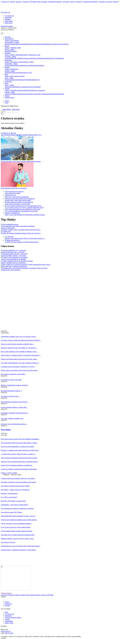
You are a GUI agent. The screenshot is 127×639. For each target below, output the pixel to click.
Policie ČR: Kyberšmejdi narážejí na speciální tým (16, 465)
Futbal (19, 80)
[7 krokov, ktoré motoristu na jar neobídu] (14, 257)
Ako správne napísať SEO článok (11, 512)
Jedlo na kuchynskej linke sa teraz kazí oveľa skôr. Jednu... (19, 359)
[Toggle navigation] (2, 33)
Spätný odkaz (9, 623)
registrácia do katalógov (90, 1)
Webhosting (60, 58)
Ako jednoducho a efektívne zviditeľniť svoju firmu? (17, 508)
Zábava (14, 72)
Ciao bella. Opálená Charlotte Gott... (12, 418)
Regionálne (20, 44)
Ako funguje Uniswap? (8, 542)
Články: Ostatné (10, 90)
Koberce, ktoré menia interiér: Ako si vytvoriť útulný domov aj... (25, 238)
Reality (24, 65)
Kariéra (19, 65)
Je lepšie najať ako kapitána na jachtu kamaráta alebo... (22, 242)
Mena (32, 65)
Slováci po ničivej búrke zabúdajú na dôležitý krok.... (17, 344)
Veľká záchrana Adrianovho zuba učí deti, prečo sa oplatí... (19, 458)
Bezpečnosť (51, 58)
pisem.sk (18, 1)
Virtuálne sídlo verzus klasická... (11, 270)
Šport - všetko (9, 78)
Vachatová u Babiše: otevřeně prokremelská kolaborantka (19, 469)
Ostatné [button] (7, 88)
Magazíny (8, 37)
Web (10, 58)
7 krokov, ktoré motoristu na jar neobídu (13, 259)
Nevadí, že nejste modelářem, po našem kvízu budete (17, 446)
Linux (7, 58)
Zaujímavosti (27, 94)
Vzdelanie (19, 94)
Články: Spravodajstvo (12, 40)
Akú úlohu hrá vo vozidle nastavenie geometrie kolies (17, 535)
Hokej (22, 80)
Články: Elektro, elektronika (13, 55)
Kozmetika (23, 90)
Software (35, 58)
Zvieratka (36, 94)
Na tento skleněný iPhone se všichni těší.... (14, 407)
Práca (35, 65)
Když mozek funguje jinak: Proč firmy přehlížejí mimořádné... (20, 439)
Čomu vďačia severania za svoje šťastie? (17, 204)
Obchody (56, 94)
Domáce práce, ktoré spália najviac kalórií (18, 200)
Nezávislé (65, 44)
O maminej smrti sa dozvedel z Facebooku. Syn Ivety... (18, 366)
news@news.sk (6, 631)
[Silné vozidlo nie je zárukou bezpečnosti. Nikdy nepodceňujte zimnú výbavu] (25, 264)
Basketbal (33, 80)
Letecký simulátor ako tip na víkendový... (14, 263)
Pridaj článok (6, 109)
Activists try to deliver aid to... (10, 396)
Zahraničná (13, 65)
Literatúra (20, 72)
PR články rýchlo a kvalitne (38, 1)
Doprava (31, 44)
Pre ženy (50, 44)
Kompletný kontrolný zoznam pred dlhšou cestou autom (18, 482)
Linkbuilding (9, 621)
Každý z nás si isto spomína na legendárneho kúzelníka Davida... (25, 214)
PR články (50, 595)
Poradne (61, 94)
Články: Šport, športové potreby (15, 76)
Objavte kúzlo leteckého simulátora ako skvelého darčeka (19, 520)
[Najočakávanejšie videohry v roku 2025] (14, 254)
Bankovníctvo (57, 44)
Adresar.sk (4, 595)
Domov (7, 80)
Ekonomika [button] (8, 60)
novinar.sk (66, 1)
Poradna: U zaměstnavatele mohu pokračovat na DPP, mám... (20, 450)
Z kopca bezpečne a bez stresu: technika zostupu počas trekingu (21, 161)
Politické (38, 87)
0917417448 (9, 633)
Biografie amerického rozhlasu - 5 (11, 391)
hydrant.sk (79, 1)
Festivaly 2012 (27, 72)
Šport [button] (6, 74)
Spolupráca (8, 603)
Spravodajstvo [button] (9, 39)
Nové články (6, 430)
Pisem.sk (18, 595)
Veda (39, 58)
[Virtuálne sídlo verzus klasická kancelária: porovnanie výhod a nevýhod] (24, 268)
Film (10, 72)
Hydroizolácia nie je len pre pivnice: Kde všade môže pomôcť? (20, 546)
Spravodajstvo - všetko (12, 42)
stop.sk (72, 1)
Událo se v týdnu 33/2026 (9, 473)
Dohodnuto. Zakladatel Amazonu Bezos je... (15, 413)
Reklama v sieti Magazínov (9, 493)
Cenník (7, 619)
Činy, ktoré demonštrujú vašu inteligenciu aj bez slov (21, 211)
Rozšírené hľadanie (7, 26)
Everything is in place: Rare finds (11, 379)
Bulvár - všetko (9, 49)
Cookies (3, 638)
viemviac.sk (5, 1)
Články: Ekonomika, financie (14, 62)
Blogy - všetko (9, 85)
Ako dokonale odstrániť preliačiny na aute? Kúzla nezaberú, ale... (21, 135)
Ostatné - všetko (10, 92)
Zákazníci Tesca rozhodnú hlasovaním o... (14, 424)
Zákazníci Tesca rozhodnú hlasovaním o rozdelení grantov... (19, 461)
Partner (7, 602)
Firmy (7, 102)
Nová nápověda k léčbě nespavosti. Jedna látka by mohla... (19, 443)
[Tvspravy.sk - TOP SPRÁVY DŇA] (1, 31)
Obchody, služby (28, 62)
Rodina (51, 94)
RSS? (6, 612)
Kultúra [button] (7, 67)
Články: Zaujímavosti (11, 69)
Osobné (12, 87)
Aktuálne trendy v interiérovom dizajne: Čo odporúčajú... (19, 550)
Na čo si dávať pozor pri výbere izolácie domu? (16, 527)
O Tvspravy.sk (9, 16)
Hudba (7, 72)
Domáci (7, 51)
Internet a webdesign (21, 87)
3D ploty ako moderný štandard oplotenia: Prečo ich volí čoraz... (21, 233)
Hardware (44, 58)
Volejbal (27, 80)
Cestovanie (8, 81)
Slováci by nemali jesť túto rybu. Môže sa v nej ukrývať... (19, 348)
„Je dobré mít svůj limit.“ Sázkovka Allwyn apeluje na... (18, 454)
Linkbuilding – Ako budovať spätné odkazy (14, 505)
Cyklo (38, 80)
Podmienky (8, 17)
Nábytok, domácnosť (38, 90)
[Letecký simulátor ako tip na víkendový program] (17, 261)
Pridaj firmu (16, 109)
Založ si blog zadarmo (28, 595)
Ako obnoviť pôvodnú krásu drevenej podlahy (15, 486)
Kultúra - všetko (10, 71)
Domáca (7, 65)
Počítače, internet (27, 55)
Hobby (46, 94)
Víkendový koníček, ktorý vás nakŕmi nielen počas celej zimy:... (21, 230)
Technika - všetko (10, 56)
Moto (14, 94)
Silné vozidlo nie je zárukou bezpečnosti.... (14, 266)
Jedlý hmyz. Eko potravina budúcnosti (17, 197)
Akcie (28, 65)
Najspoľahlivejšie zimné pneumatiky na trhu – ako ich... (18, 516)
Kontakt (7, 605)
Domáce (7, 44)
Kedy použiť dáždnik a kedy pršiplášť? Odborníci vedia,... (19, 351)
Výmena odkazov (6, 593)
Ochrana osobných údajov (13, 617)
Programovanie (27, 58)
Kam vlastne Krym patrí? (13, 193)
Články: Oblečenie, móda (13, 47)
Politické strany (9, 97)
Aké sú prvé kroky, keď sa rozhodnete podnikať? (16, 523)
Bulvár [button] (7, 46)
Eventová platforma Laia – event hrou (13, 252)
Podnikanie (40, 65)
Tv (55, 58)
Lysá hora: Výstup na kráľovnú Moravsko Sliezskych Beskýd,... (21, 340)
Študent (36, 44)
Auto (11, 94)
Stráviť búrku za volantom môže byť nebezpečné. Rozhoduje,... (21, 355)
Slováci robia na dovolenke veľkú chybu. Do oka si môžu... (19, 370)
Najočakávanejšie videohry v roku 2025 (13, 255)
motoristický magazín (55, 1)
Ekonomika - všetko (11, 64)
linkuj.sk (115, 1)
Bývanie (17, 90)
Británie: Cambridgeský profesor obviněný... (15, 385)
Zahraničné (13, 44)
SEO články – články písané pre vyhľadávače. (15, 490)
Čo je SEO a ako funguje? (9, 497)
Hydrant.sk (11, 595)
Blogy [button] (7, 83)
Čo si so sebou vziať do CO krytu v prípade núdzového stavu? (24, 207)
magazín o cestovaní (105, 1)
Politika (26, 44)
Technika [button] (8, 53)
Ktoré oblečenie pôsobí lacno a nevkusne (13, 188)
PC (16, 58)
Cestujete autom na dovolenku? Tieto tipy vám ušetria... (18, 478)
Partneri (7, 96)
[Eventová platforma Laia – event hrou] (13, 250)
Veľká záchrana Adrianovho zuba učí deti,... (14, 402)
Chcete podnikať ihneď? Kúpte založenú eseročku (16, 531)
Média (46, 44)
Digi (18, 58)
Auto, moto (36, 55)
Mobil (13, 58)
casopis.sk (25, 1)
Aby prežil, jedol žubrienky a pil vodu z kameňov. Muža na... (20, 363)
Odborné (7, 87)
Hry (21, 58)
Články (7, 101)
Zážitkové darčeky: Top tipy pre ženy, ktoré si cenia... (17, 538)
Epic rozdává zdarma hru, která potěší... (13, 374)
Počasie (41, 44)
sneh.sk (12, 1)
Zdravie (29, 90)
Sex (32, 94)
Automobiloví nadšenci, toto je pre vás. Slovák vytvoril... (19, 336)
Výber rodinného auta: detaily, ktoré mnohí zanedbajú (17, 226)
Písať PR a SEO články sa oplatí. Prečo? (13, 501)
